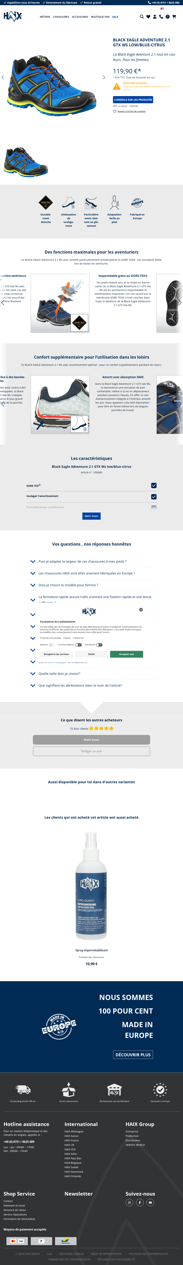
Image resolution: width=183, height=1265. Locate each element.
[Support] (161, 16)
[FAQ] (167, 16)
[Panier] (175, 16)
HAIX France (72, 1140)
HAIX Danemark (74, 1171)
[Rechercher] (142, 16)
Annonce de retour (15, 1210)
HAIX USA (70, 1149)
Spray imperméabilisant (91, 950)
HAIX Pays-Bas (73, 1158)
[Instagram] (129, 1202)
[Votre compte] (155, 16)
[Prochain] (104, 77)
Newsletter (79, 1193)
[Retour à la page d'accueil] (13, 16)
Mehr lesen (91, 516)
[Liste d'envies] (148, 16)
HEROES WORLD (135, 1145)
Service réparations (15, 1214)
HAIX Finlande (73, 1176)
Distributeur (133, 1140)
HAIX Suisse (71, 1136)
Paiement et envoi (14, 1205)
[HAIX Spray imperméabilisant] (91, 887)
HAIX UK (69, 1145)
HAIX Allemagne (74, 1131)
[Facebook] (140, 1202)
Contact (8, 1201)
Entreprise (132, 1131)
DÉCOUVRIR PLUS (133, 1055)
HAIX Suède (71, 1167)
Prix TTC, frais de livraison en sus (135, 77)
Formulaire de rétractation (19, 1219)
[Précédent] (2, 77)
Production (132, 1136)
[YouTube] (150, 1202)
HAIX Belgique (73, 1162)
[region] (53, 77)
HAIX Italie (71, 1153)
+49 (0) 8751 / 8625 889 (19, 1142)
